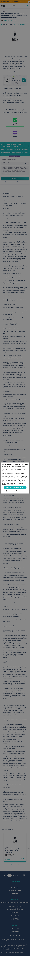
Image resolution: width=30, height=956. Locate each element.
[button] (15, 491)
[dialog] (15, 478)
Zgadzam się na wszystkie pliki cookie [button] (15, 487)
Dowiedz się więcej (9, 484)
